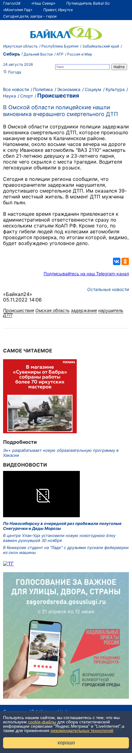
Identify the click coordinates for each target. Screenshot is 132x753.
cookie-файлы (42, 721)
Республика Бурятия (60, 46)
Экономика (68, 89)
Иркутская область (20, 46)
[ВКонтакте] (116, 261)
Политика (43, 89)
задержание (84, 310)
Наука (9, 95)
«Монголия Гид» (17, 9)
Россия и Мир (79, 54)
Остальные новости (108, 289)
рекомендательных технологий (82, 730)
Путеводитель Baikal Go (88, 3)
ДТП (7, 314)
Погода (14, 72)
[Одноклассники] (125, 261)
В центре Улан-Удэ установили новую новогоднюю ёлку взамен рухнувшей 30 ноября (59, 538)
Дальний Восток (38, 54)
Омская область (52, 310)
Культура (115, 89)
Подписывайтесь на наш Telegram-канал (86, 273)
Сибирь (11, 53)
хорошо (66, 742)
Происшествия (58, 95)
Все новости (16, 89)
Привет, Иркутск (58, 9)
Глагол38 (11, 3)
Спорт (26, 95)
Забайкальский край (100, 46)
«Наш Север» (43, 3)
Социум (93, 89)
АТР (60, 54)
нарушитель (110, 310)
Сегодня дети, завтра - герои (29, 16)
